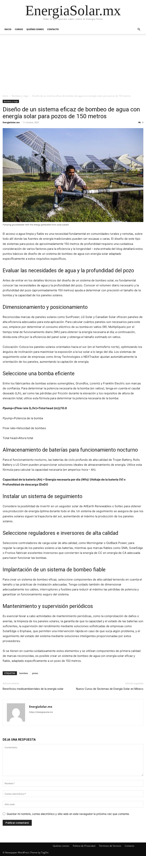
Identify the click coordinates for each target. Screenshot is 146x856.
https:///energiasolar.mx (41, 712)
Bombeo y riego (20, 95)
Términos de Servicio (110, 845)
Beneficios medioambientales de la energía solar (33, 689)
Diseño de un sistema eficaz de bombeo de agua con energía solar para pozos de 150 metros (71, 113)
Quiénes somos (35, 29)
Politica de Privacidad (84, 845)
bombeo (23, 673)
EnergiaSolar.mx (11, 122)
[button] (138, 29)
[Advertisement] (73, 65)
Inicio (7, 29)
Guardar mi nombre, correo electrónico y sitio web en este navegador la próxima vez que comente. (68, 813)
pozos (35, 673)
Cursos (19, 29)
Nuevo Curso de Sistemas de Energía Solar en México (109, 689)
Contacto (53, 29)
